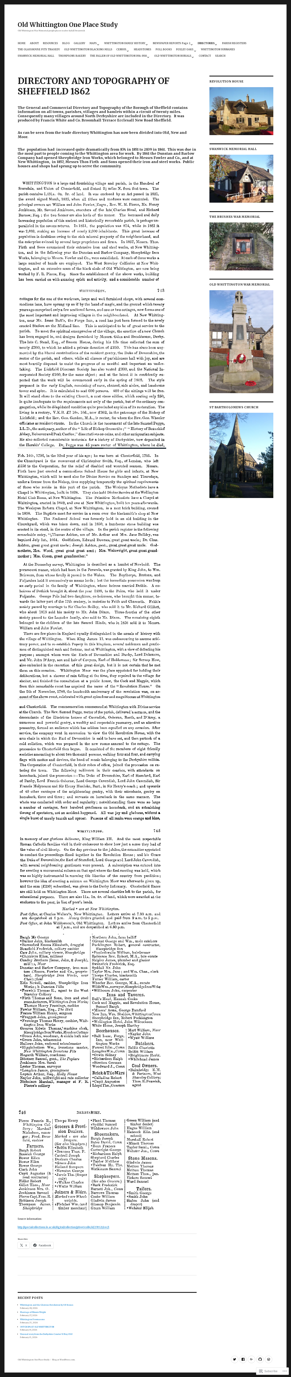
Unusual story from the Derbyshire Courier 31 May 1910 (46, 1334)
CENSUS (121, 49)
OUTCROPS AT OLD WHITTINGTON (37, 1327)
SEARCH (220, 55)
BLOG (66, 43)
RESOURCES (50, 43)
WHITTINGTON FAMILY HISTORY (124, 43)
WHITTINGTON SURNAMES (218, 49)
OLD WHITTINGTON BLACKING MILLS (88, 49)
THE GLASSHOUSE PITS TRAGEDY (39, 49)
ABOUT (34, 43)
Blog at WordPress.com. (63, 1359)
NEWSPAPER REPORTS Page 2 (171, 43)
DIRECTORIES (206, 43)
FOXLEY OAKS (184, 49)
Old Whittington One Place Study (68, 25)
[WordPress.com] (268, 1359)
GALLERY (79, 43)
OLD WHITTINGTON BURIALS (172, 55)
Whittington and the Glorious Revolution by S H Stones (46, 1305)
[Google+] (251, 1359)
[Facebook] (243, 1359)
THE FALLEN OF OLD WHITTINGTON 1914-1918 (118, 55)
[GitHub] (260, 1359)
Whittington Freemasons (32, 1319)
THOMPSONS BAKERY (72, 55)
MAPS (93, 43)
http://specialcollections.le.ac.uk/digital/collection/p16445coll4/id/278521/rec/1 (63, 1227)
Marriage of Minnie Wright (33, 1312)
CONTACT (205, 55)
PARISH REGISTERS (234, 43)
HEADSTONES (142, 49)
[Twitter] (234, 1359)
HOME (22, 43)
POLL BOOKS (164, 49)
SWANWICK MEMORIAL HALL (36, 55)
